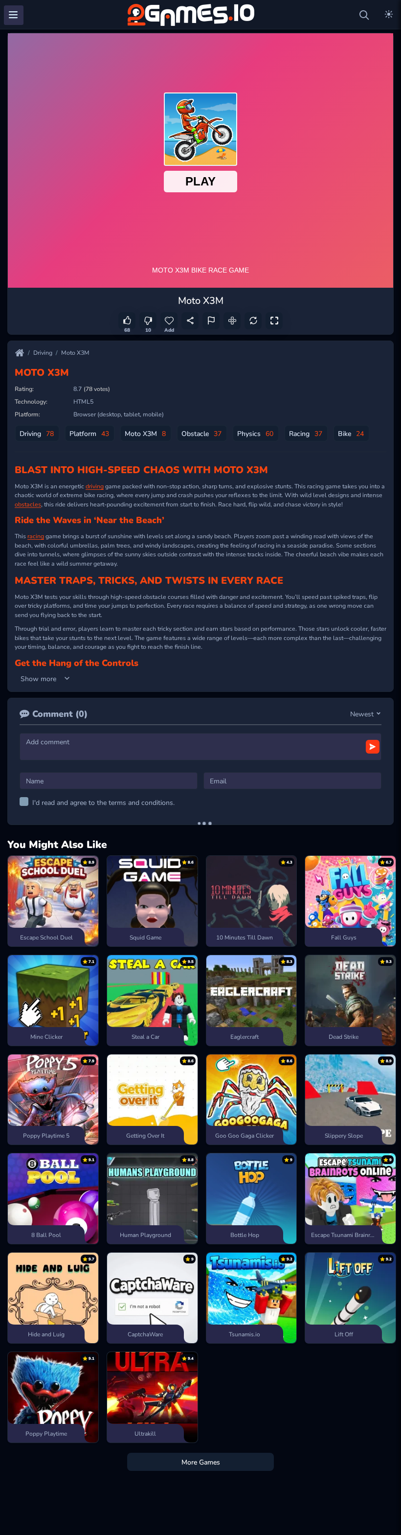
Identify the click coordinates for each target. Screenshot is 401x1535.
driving (95, 486)
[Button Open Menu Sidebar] (13, 15)
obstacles (28, 504)
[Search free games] (364, 15)
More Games (200, 1461)
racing (35, 536)
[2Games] (193, 15)
